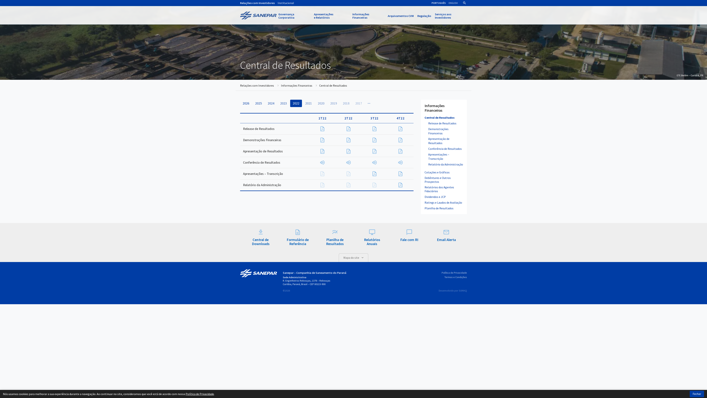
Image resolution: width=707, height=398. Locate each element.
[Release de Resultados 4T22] (400, 129)
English (453, 3)
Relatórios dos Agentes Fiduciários (439, 189)
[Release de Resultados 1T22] (322, 129)
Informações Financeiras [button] (360, 15)
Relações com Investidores (257, 3)
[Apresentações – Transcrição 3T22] (374, 174)
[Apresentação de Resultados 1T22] (322, 151)
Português (439, 3)
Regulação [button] (424, 16)
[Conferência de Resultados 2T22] (348, 162)
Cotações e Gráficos (437, 172)
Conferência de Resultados (445, 149)
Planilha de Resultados (439, 208)
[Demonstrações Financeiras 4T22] (400, 140)
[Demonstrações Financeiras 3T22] (374, 140)
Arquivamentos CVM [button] (401, 16)
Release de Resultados (442, 123)
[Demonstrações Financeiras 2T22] (348, 140)
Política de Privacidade (454, 272)
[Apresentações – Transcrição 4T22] (400, 174)
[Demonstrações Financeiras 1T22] (322, 140)
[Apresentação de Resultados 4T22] (400, 151)
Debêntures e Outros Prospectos (438, 180)
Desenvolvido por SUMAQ (453, 290)
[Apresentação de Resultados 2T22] (348, 151)
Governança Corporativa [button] (286, 15)
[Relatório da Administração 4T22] (400, 185)
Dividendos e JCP (435, 197)
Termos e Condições (455, 277)
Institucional (286, 3)
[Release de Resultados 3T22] (374, 129)
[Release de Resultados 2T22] (348, 129)
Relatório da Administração (445, 164)
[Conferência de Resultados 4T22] (400, 162)
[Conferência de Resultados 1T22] (322, 162)
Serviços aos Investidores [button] (443, 15)
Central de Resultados (440, 117)
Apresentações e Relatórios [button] (323, 15)
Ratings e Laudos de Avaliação (443, 202)
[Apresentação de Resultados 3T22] (374, 151)
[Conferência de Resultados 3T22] (374, 162)
